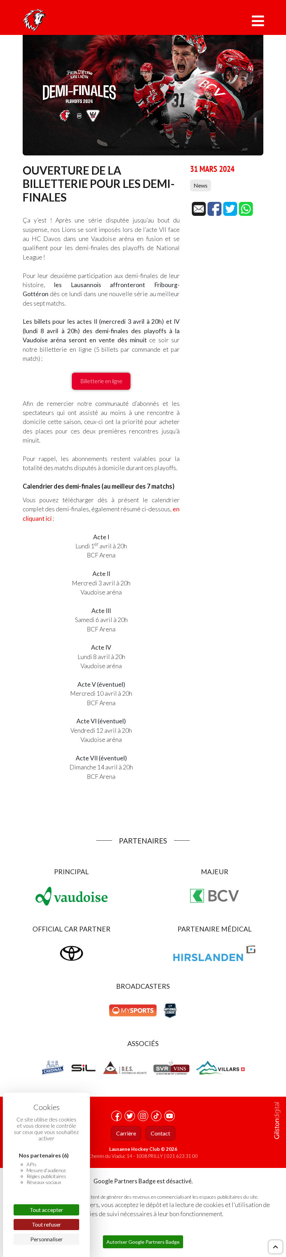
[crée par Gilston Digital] (277, 1120)
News (201, 185)
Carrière (126, 1133)
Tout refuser (46, 1224)
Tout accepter (46, 1209)
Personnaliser (46, 1239)
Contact (160, 1133)
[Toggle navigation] (258, 21)
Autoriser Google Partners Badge (143, 1242)
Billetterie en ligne (101, 381)
